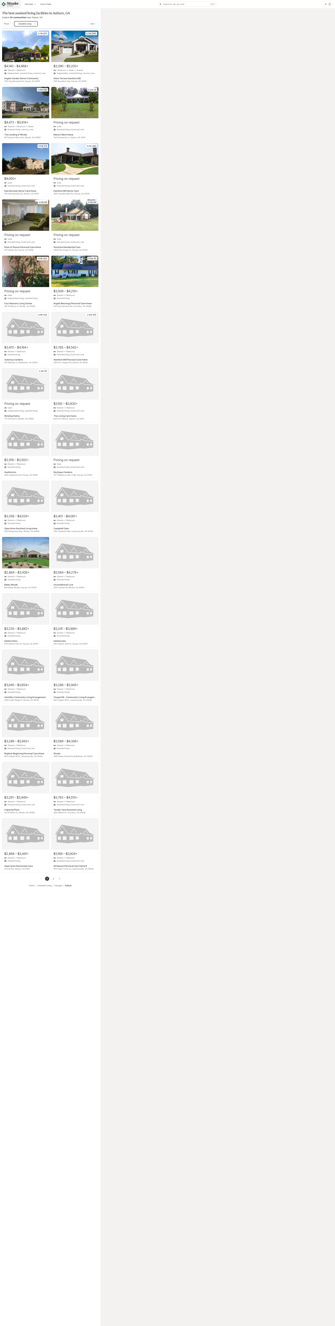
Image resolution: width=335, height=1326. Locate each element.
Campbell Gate (61, 528)
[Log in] (328, 4)
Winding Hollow (12, 415)
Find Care (29, 4)
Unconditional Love (63, 584)
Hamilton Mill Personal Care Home (71, 359)
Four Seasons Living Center (18, 303)
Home (32, 885)
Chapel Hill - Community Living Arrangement (75, 697)
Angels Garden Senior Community (21, 78)
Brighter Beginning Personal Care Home (24, 753)
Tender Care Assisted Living (68, 809)
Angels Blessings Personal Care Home (73, 303)
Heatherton (10, 472)
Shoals (57, 753)
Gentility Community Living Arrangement (25, 697)
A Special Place (11, 809)
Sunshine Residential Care (67, 247)
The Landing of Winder (15, 134)
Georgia (58, 885)
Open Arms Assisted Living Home (20, 528)
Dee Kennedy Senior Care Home (20, 190)
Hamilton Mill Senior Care (66, 190)
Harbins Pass (11, 641)
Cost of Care (45, 4)
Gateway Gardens (13, 359)
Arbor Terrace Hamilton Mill (67, 78)
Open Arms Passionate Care (18, 866)
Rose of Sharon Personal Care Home (22, 247)
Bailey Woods (11, 584)
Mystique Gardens (63, 472)
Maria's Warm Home (63, 134)
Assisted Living (44, 885)
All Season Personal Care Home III (70, 866)
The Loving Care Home (65, 415)
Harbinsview (60, 641)
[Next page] (60, 879)
